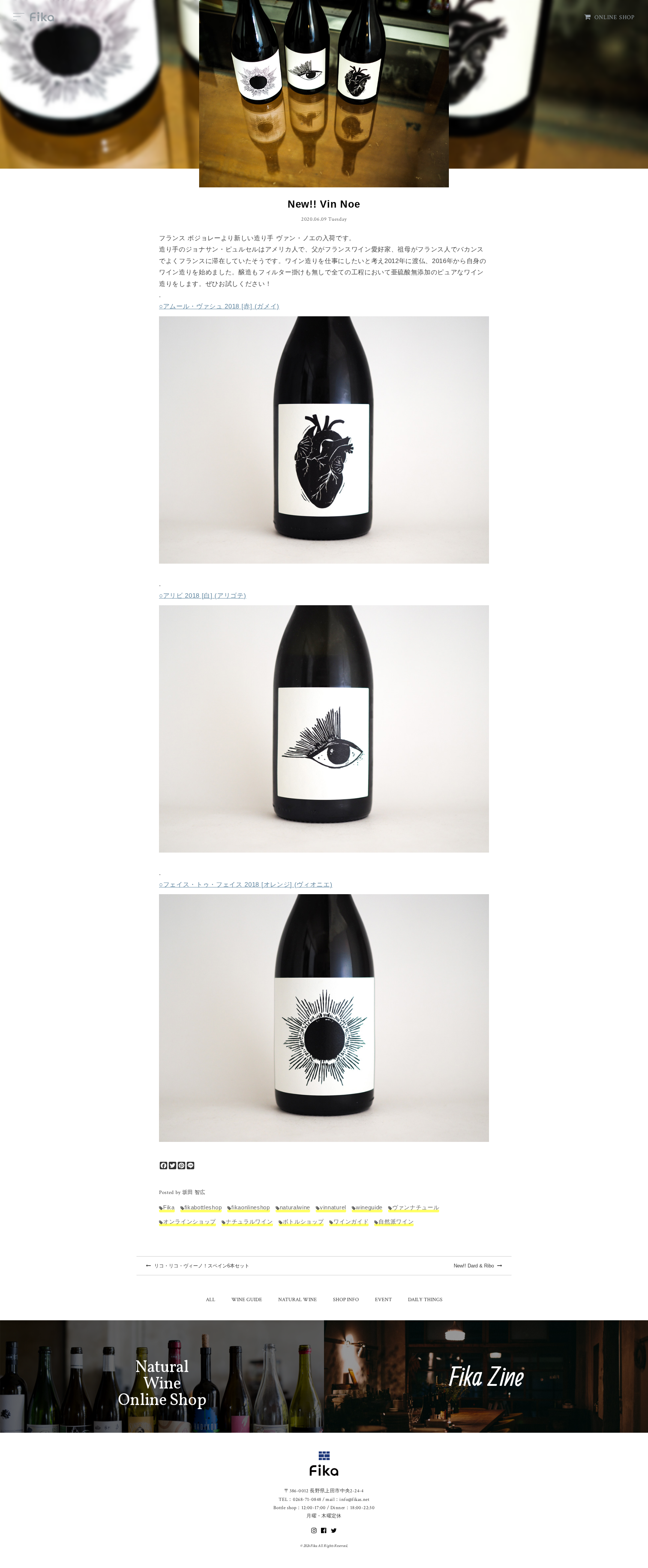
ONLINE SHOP (614, 17)
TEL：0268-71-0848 (300, 1499)
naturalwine (295, 1207)
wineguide (369, 1207)
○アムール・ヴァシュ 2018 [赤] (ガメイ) (219, 306)
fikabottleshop (203, 1207)
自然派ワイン (396, 1221)
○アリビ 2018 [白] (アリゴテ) (202, 595)
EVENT (383, 1299)
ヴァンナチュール (415, 1207)
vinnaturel (333, 1207)
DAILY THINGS (425, 1299)
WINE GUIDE (246, 1299)
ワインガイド (351, 1221)
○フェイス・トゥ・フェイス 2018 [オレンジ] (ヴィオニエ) (245, 884)
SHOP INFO (346, 1299)
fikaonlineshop (250, 1207)
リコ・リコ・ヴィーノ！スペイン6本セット (201, 1266)
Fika (169, 1207)
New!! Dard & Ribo (474, 1266)
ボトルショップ (303, 1221)
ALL (210, 1299)
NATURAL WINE (297, 1299)
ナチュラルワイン (249, 1221)
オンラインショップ (189, 1221)
